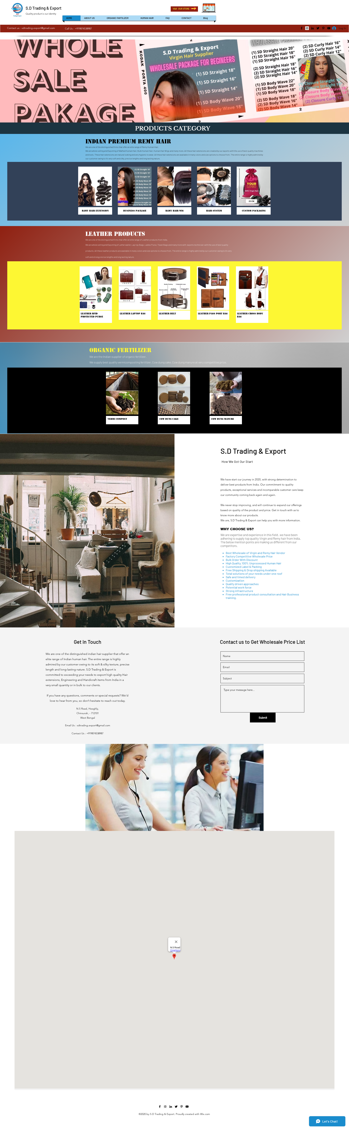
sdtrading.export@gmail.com (38, 28)
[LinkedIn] (312, 28)
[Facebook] (301, 28)
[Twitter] (318, 28)
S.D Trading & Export (43, 8)
